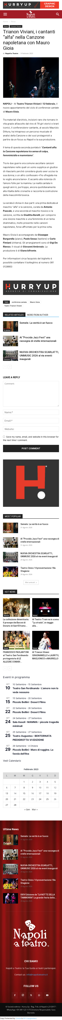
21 (15, 799)
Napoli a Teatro (11, 53)
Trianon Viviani (16, 26)
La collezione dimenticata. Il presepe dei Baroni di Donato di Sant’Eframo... (16, 622)
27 (7, 804)
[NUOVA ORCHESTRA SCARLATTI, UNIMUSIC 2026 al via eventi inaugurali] (10, 355)
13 (7, 793)
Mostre (6, 615)
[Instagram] (23, 995)
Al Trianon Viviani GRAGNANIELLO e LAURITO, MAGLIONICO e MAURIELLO (45, 655)
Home (5, 21)
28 (15, 804)
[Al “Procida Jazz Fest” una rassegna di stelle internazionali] (10, 341)
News (13, 21)
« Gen (27, 809)
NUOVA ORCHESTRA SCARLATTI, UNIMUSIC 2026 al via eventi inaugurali (39, 356)
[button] (5, 14)
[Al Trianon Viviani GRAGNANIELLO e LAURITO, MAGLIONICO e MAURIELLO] (45, 640)
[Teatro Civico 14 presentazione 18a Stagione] (10, 571)
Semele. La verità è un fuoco (36, 322)
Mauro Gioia (35, 302)
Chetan (18, 1018)
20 (7, 799)
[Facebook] (15, 995)
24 (40, 799)
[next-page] (10, 367)
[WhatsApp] (39, 995)
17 (40, 793)
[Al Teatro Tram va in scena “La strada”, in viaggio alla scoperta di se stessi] (45, 607)
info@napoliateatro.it (37, 974)
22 (24, 799)
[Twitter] (31, 995)
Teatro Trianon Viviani (13, 306)
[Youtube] (47, 995)
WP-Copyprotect (29, 1018)
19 (55, 793)
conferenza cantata (19, 302)
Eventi (6, 345)
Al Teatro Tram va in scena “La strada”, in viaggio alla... (45, 622)
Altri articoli (30, 582)
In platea (7, 330)
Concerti (7, 359)
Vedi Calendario (12, 760)
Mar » (35, 809)
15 (24, 793)
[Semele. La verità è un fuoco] (10, 326)
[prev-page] (5, 367)
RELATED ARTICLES (14, 315)
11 (47, 787)
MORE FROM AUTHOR (37, 315)
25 (47, 799)
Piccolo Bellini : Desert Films (29, 702)
